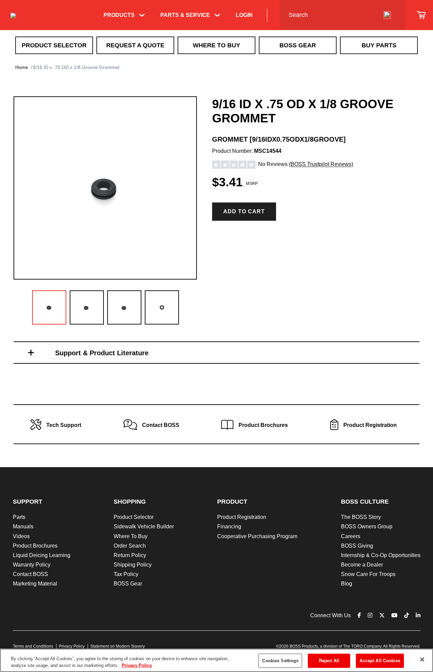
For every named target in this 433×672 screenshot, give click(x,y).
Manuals (23, 526)
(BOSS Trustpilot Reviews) (321, 164)
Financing (229, 526)
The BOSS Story (361, 517)
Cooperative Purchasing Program (257, 536)
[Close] (422, 659)
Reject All (329, 660)
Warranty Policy (31, 565)
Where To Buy (216, 45)
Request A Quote (135, 45)
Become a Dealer (362, 565)
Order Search (130, 546)
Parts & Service (185, 15)
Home (21, 67)
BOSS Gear (297, 45)
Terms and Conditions (33, 646)
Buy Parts (379, 45)
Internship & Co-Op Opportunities (380, 555)
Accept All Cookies (380, 660)
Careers (350, 536)
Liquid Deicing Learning (41, 555)
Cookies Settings (280, 660)
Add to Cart (244, 211)
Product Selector (54, 45)
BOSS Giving (357, 546)
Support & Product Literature (102, 353)
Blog (346, 583)
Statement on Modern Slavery (117, 646)
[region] (216, 660)
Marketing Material (35, 583)
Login (244, 15)
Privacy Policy (72, 646)
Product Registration (241, 517)
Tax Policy (126, 574)
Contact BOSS (30, 574)
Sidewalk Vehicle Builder (144, 526)
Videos (21, 536)
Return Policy (130, 555)
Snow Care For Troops (368, 574)
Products (119, 15)
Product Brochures (35, 546)
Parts (19, 517)
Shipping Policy (133, 565)
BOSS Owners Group (366, 526)
